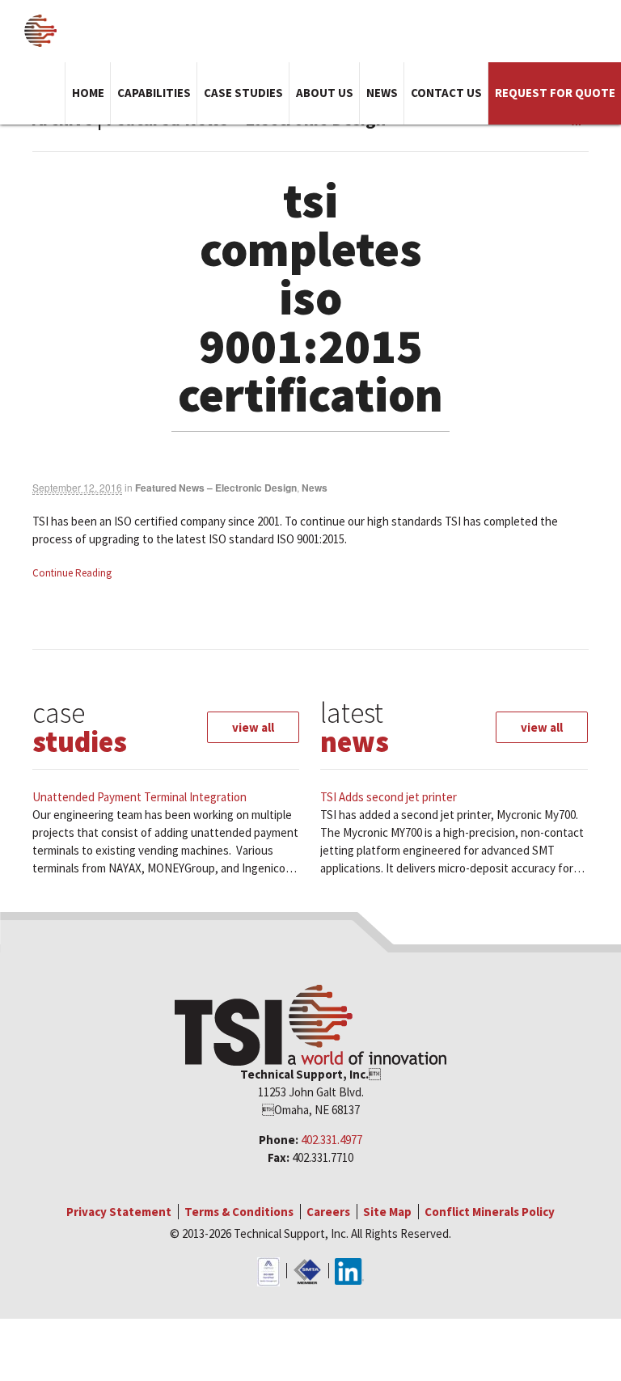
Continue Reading (72, 573)
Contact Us (446, 92)
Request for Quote (555, 92)
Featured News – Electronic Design (216, 487)
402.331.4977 (331, 1139)
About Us (324, 92)
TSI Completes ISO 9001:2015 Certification (310, 297)
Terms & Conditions (239, 1211)
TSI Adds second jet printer (388, 797)
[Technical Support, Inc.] (40, 31)
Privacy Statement (118, 1211)
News (382, 92)
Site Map (387, 1211)
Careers (328, 1211)
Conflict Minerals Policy (490, 1211)
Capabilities (154, 92)
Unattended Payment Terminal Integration (139, 797)
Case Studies (243, 92)
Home (88, 92)
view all (253, 727)
